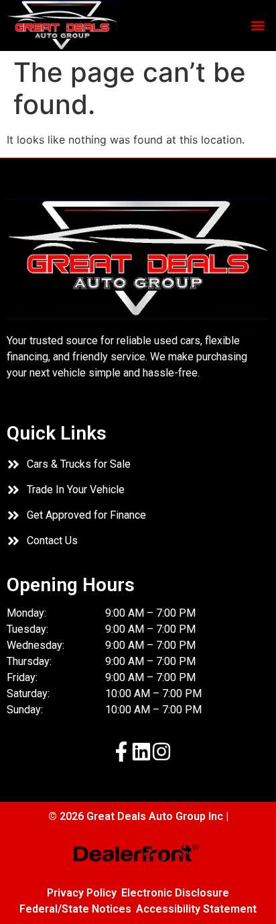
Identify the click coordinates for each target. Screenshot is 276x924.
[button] (258, 26)
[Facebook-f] (121, 751)
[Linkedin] (141, 751)
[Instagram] (161, 751)
